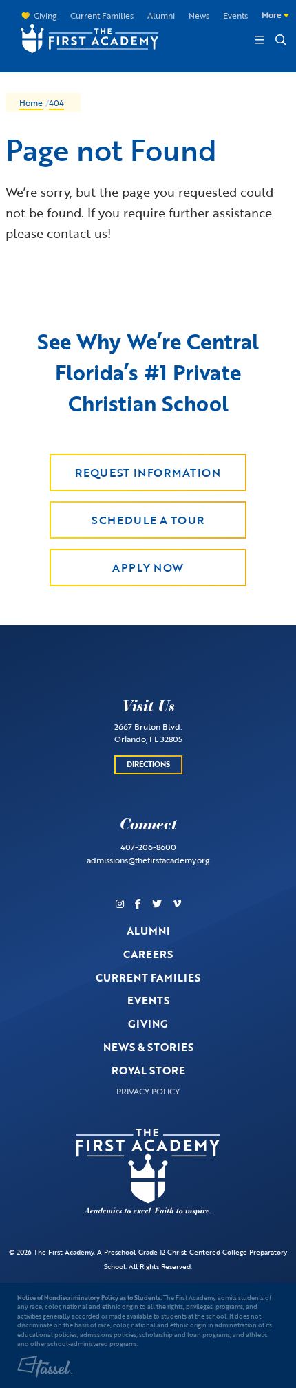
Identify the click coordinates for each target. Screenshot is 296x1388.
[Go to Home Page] (82, 37)
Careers (148, 954)
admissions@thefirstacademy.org (148, 860)
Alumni (161, 15)
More (273, 14)
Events (235, 15)
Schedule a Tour (148, 520)
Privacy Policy (148, 1091)
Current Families (102, 15)
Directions (148, 764)
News (199, 15)
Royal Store (148, 1070)
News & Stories (148, 1046)
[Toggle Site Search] (280, 40)
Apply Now (148, 567)
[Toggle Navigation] (259, 40)
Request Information (147, 472)
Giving (45, 15)
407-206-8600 (148, 847)
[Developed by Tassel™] (44, 1367)
